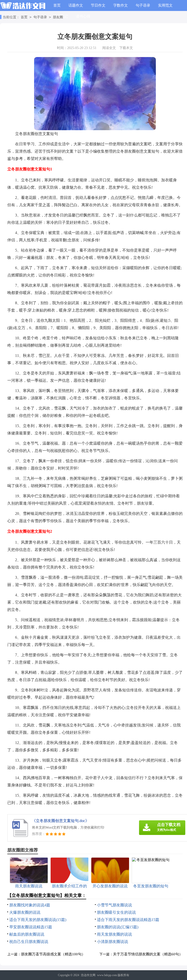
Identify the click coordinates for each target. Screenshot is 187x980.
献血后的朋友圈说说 (26, 934)
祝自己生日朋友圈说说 (28, 942)
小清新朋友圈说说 (112, 942)
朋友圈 (58, 17)
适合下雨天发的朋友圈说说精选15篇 (128, 920)
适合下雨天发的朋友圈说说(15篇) (37, 920)
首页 (57, 5)
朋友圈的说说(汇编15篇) (117, 927)
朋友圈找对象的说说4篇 (29, 905)
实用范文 (165, 5)
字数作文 (120, 5)
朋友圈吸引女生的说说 (116, 912)
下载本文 (126, 48)
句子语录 (143, 5)
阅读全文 (109, 48)
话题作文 (75, 5)
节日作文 (98, 5)
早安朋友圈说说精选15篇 (30, 927)
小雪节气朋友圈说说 (114, 905)
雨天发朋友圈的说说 (114, 934)
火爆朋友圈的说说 (24, 912)
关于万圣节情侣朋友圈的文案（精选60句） (148, 954)
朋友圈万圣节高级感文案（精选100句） (53, 954)
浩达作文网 (88, 975)
